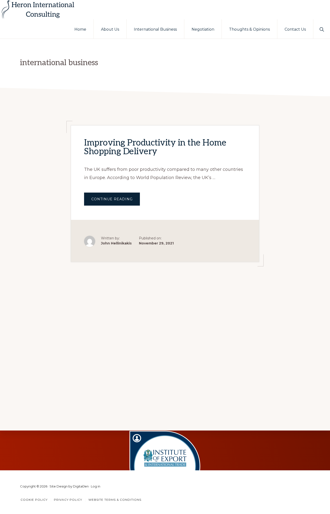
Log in (95, 486)
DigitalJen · (82, 486)
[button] (321, 29)
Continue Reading (115, 201)
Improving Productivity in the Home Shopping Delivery (155, 147)
